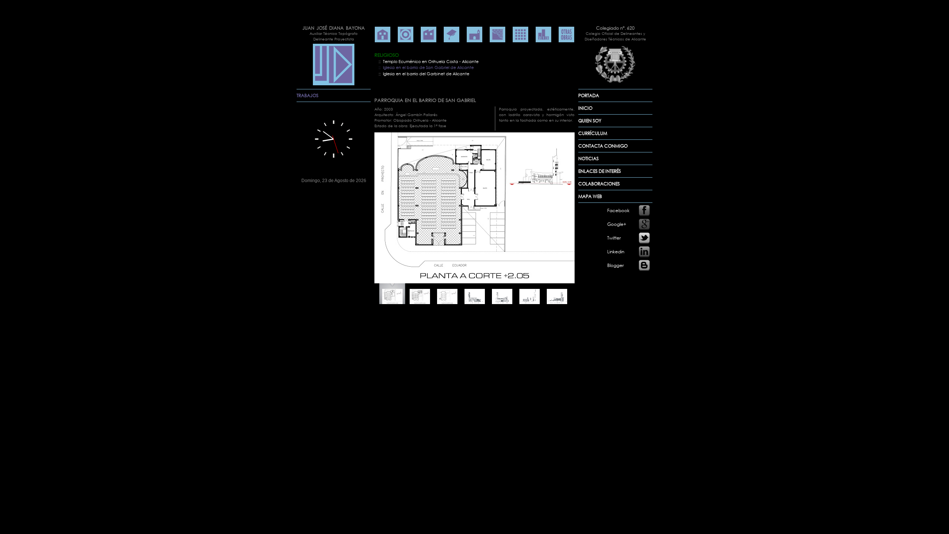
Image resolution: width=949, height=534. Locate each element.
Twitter (614, 238)
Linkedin (615, 251)
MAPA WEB (590, 196)
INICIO (585, 108)
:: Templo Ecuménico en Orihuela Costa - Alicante (428, 62)
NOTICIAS (588, 158)
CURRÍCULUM (592, 133)
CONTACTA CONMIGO (603, 146)
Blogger (615, 265)
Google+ (616, 224)
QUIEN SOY (589, 121)
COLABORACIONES (599, 184)
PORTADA (588, 95)
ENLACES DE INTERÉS (599, 171)
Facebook (618, 210)
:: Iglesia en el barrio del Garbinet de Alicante (423, 74)
